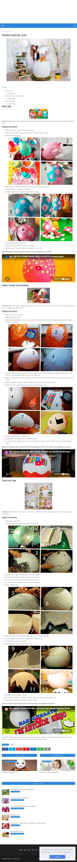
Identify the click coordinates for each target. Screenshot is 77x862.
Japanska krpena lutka (9, 772)
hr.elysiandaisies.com (8, 858)
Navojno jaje (15, 814)
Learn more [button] (67, 852)
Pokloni (9, 31)
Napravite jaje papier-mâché (49, 772)
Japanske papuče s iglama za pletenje (23, 806)
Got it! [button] (57, 857)
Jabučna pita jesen (17, 831)
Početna (4, 31)
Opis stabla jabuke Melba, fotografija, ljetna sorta (28, 823)
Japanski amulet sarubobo (20, 798)
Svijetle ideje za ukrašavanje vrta (22, 789)
